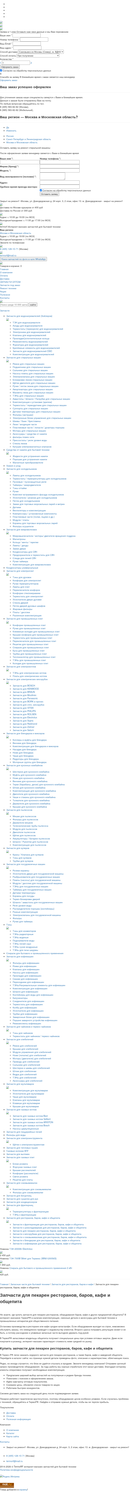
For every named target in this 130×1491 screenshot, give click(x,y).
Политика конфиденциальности (16, 1469)
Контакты (5, 1441)
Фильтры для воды (16, 1134)
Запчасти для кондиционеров (21, 1201)
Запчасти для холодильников (21, 468)
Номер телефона (10, 39)
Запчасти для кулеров (17, 848)
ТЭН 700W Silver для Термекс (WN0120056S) (33, 1258)
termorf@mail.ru (8, 255)
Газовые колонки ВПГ (17, 1150)
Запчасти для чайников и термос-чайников (28, 1026)
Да (7, 127)
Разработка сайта (9, 1472)
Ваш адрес (6, 47)
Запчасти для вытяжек (17, 1154)
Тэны (9, 924)
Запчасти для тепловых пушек (22, 1147)
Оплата (10, 1415)
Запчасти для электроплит (20, 570)
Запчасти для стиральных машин (23, 357)
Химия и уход (13, 465)
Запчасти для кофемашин (19, 956)
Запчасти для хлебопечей (19, 1039)
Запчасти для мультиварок (20, 1083)
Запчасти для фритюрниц (19, 1205)
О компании (12, 1429)
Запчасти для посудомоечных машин (25, 864)
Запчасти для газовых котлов (21, 1109)
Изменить (11, 130)
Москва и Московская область (21, 142)
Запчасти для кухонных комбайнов (24, 765)
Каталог (10, 1433)
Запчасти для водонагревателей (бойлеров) (29, 315)
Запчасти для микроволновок (21, 529)
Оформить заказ (9, 66)
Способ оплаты (8, 55)
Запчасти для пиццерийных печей (24, 1131)
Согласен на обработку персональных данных (26, 70)
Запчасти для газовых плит (20, 1157)
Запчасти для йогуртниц (18, 1195)
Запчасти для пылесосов (19, 809)
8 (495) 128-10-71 (9, 248)
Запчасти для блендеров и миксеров (25, 733)
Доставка (11, 1412)
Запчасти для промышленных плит (24, 618)
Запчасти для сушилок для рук (22, 1198)
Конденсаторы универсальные (22, 567)
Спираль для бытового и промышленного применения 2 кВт (40, 1267)
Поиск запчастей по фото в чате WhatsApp (23, 259)
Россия (10, 135)
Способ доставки (9, 51)
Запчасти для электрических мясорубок (27, 679)
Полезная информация (18, 1419)
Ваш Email (6, 43)
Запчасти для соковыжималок (21, 1182)
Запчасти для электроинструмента (24, 1138)
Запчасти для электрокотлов (21, 666)
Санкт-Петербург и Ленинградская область (28, 139)
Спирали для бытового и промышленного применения (34, 953)
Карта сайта (12, 1436)
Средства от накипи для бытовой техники (27, 449)
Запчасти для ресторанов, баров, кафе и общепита (33, 1217)
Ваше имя (6, 35)
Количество (6, 59)
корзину (23, 1489)
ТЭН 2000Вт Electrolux (20, 1248)
